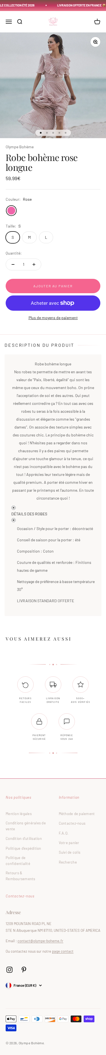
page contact (62, 951)
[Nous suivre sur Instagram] (9, 970)
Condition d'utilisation (24, 838)
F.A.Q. (64, 833)
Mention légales (19, 813)
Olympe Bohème (20, 146)
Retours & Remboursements (20, 876)
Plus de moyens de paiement (53, 317)
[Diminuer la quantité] (13, 264)
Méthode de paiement (77, 813)
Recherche (68, 862)
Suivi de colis (70, 852)
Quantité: (14, 253)
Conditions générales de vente (26, 826)
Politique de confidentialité (18, 860)
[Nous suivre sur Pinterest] (24, 970)
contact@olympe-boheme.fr (40, 941)
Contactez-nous (72, 823)
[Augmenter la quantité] (34, 264)
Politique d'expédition (23, 848)
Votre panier (69, 842)
